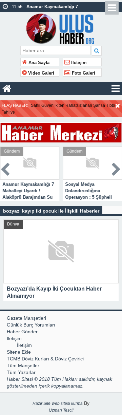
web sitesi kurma (67, 403)
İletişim (78, 62)
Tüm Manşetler (23, 365)
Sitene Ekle (19, 352)
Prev (5, 168)
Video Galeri (40, 73)
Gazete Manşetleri (26, 318)
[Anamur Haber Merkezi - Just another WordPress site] (61, 28)
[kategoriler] (115, 88)
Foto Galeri (82, 73)
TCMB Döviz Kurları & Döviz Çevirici (45, 358)
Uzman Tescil (61, 410)
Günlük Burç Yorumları (31, 325)
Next (116, 168)
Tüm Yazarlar (21, 372)
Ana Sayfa (38, 62)
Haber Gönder (22, 331)
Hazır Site (41, 403)
